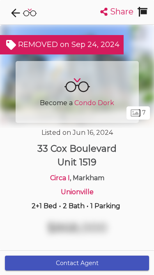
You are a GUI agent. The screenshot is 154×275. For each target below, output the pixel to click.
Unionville (77, 192)
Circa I (60, 178)
